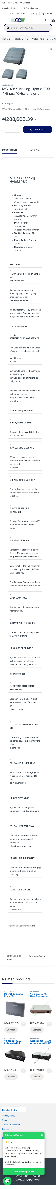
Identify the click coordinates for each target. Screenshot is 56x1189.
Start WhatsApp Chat (24, 1172)
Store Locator (32, 8)
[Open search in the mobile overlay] (28, 27)
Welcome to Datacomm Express (16, 3)
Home (5, 39)
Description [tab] (9, 149)
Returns (5, 1120)
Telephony (19, 39)
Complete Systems (10, 8)
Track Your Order (17, 13)
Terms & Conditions (11, 1124)
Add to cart (39, 129)
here (32, 925)
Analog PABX (38, 39)
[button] (51, 49)
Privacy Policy (8, 1115)
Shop (35, 13)
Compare (9, 103)
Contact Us (7, 1129)
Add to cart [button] (23, 1024)
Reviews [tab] (34, 149)
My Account (47, 13)
